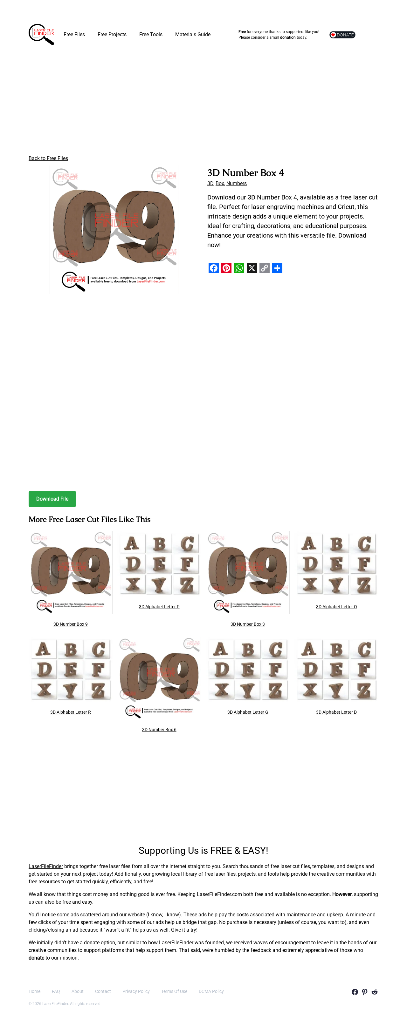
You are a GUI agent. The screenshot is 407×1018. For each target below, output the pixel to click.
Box (220, 183)
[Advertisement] (203, 101)
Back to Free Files (48, 158)
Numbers (236, 183)
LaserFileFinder (46, 866)
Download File (52, 499)
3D (210, 183)
